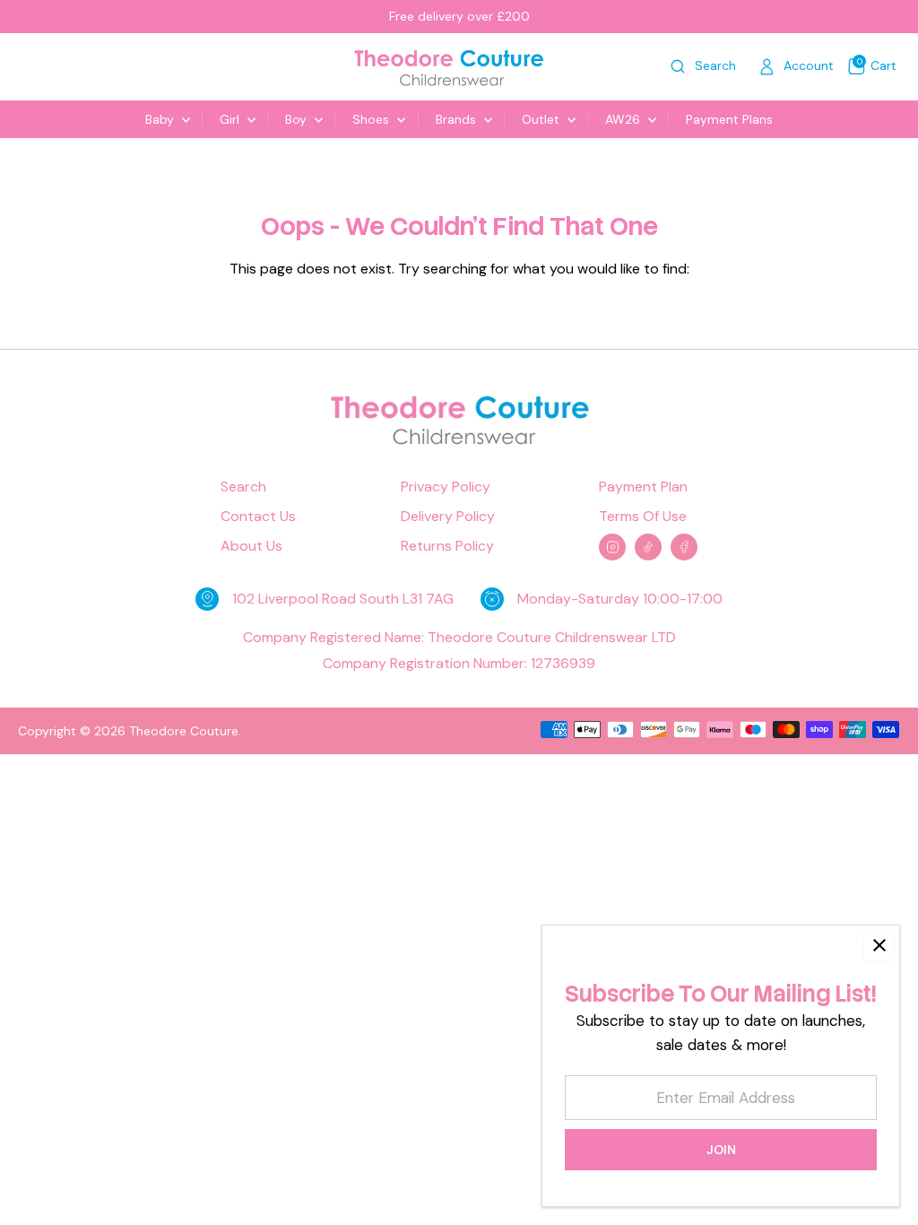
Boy (297, 119)
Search (243, 487)
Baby (161, 119)
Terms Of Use (643, 516)
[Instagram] (612, 547)
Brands (458, 119)
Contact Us (258, 516)
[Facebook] (684, 547)
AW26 (624, 119)
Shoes (372, 119)
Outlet (542, 119)
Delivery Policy (448, 516)
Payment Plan (643, 487)
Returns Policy (447, 546)
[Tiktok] (648, 547)
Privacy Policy (445, 487)
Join (721, 1150)
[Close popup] (879, 945)
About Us (251, 546)
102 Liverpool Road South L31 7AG (343, 598)
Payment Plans (729, 119)
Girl (231, 119)
